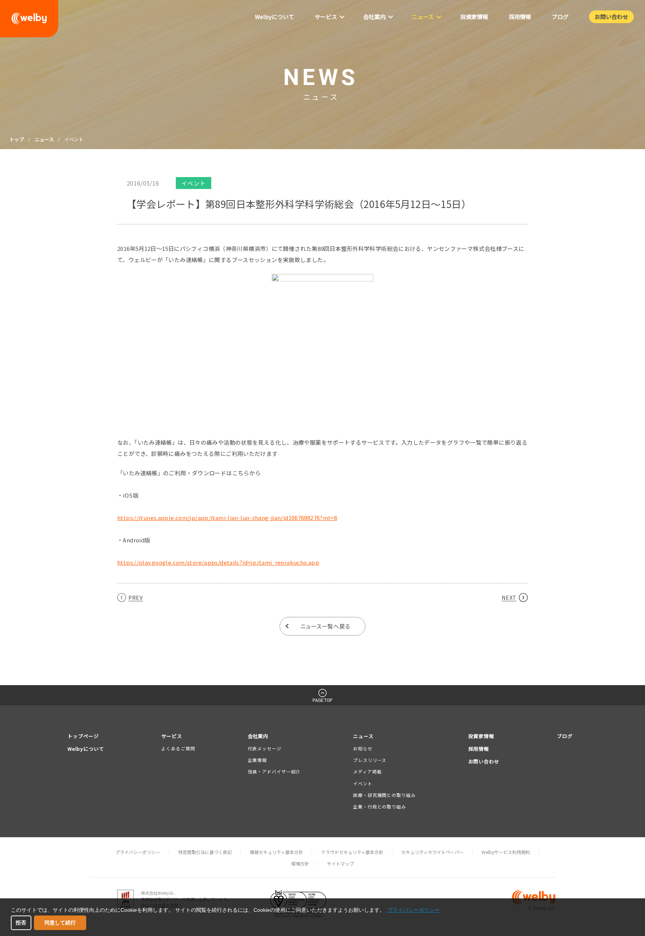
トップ (16, 139)
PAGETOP (322, 700)
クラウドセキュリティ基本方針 (352, 852)
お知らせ (363, 748)
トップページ (83, 736)
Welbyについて (86, 748)
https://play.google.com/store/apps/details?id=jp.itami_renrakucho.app (218, 562)
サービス (171, 736)
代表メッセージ (264, 748)
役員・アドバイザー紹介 (274, 771)
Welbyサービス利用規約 (506, 852)
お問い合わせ (484, 761)
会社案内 (258, 736)
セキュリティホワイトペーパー (432, 852)
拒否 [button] (21, 923)
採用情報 (478, 748)
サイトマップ (340, 863)
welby (29, 18)
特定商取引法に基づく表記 (205, 852)
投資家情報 (481, 736)
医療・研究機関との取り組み (384, 795)
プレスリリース (369, 760)
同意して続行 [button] (60, 923)
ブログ (565, 736)
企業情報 (257, 760)
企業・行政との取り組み (379, 806)
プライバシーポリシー (137, 852)
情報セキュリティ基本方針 (276, 852)
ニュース (44, 139)
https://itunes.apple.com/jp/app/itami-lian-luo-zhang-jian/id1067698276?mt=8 (227, 517)
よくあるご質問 (178, 748)
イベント (363, 783)
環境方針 (300, 863)
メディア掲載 (367, 771)
